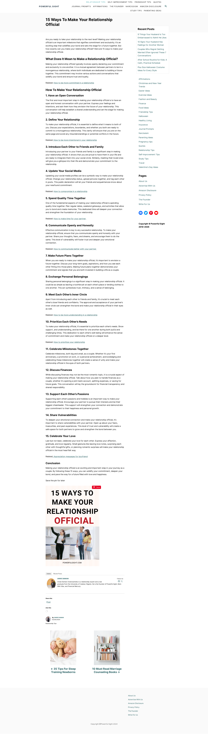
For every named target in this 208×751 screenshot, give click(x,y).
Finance (142, 103)
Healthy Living (145, 120)
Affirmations (144, 79)
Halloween (143, 116)
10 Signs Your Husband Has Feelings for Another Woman (151, 43)
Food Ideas (144, 108)
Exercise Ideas (145, 95)
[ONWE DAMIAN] (51, 583)
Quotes (142, 146)
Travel (141, 163)
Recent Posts (57, 574)
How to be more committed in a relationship (74, 83)
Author (49, 574)
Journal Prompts (146, 129)
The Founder (144, 199)
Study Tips (143, 159)
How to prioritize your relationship (69, 342)
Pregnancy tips (145, 142)
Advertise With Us (147, 186)
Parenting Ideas (146, 137)
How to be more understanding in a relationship (75, 315)
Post (48, 601)
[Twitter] (121, 581)
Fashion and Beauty (148, 99)
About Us (143, 181)
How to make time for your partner (70, 219)
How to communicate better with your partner (75, 249)
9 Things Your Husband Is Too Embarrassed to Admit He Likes (152, 36)
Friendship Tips (146, 112)
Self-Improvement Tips (149, 154)
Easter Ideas (144, 91)
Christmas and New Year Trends (150, 85)
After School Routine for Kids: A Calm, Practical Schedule (152, 61)
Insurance (143, 125)
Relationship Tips (51, 623)
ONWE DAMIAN (63, 578)
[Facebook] (119, 581)
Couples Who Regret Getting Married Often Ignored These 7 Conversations (152, 52)
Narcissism (144, 133)
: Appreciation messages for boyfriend (70, 456)
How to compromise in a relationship (70, 191)
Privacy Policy (145, 195)
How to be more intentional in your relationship (75, 140)
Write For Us (144, 204)
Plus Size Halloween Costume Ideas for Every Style (151, 69)
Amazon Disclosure (147, 190)
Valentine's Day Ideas (148, 167)
